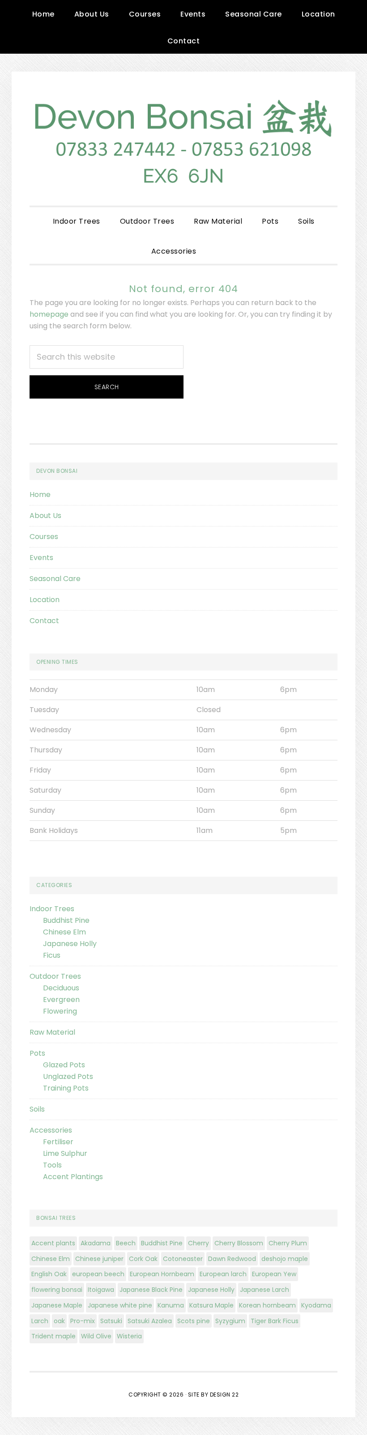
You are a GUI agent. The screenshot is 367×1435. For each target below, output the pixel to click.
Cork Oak (143, 1258)
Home (40, 494)
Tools (52, 1165)
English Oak (49, 1273)
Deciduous (61, 988)
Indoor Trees (52, 909)
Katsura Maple (211, 1305)
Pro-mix (82, 1320)
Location (45, 599)
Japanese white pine (120, 1305)
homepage (49, 314)
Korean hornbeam (267, 1305)
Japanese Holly (70, 943)
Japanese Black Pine (151, 1289)
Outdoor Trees (55, 976)
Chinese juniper (99, 1258)
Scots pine (193, 1320)
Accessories (51, 1130)
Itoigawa (101, 1289)
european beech (98, 1273)
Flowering (60, 1011)
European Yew (274, 1273)
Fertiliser (58, 1142)
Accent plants (53, 1243)
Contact (44, 621)
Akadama (96, 1243)
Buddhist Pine (66, 920)
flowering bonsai (56, 1289)
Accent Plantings (73, 1177)
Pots (37, 1053)
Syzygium (230, 1320)
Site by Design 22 (213, 1394)
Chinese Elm (64, 932)
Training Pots (66, 1088)
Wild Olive (96, 1336)
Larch (39, 1320)
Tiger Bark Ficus (275, 1320)
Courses (44, 536)
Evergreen (61, 999)
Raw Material (52, 1032)
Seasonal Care (55, 578)
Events (41, 557)
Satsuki (111, 1320)
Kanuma (171, 1305)
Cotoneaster (183, 1258)
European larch (223, 1273)
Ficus (51, 955)
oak (59, 1320)
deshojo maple (284, 1258)
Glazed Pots (64, 1065)
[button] (216, 244)
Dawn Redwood (232, 1258)
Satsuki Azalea (150, 1320)
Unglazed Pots (68, 1076)
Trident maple (53, 1336)
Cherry (198, 1243)
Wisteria (129, 1336)
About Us (45, 515)
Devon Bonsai (183, 139)
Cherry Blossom (238, 1243)
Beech (126, 1243)
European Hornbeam (162, 1273)
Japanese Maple (56, 1305)
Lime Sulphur (65, 1153)
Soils (37, 1109)
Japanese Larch (264, 1289)
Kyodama (316, 1305)
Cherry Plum (288, 1243)
